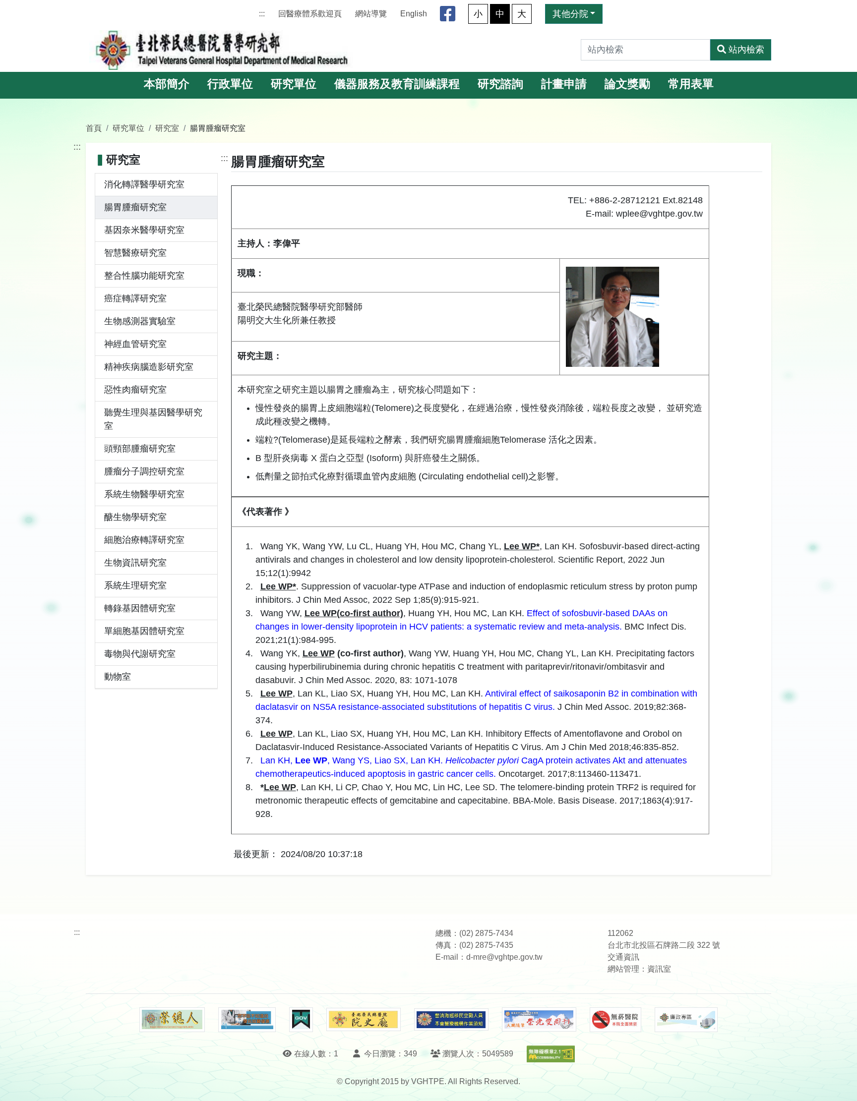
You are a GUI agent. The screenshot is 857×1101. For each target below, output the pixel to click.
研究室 (167, 127)
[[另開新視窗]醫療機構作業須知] (451, 1019)
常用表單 (691, 84)
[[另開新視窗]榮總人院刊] (172, 1019)
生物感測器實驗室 (140, 321)
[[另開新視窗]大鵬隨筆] (539, 1019)
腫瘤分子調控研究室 (144, 471)
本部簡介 (166, 84)
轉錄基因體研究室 (140, 608)
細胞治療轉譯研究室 (144, 540)
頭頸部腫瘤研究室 (140, 449)
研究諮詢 (500, 84)
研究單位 (293, 84)
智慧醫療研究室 (135, 253)
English (413, 13)
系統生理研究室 (135, 585)
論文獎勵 (627, 84)
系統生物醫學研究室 (144, 494)
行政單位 (230, 84)
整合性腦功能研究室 (144, 276)
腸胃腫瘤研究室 (135, 207)
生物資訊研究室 (135, 563)
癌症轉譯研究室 (135, 298)
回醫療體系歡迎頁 (310, 13)
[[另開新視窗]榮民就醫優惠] (247, 1019)
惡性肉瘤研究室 (135, 390)
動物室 (117, 677)
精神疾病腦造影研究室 (148, 367)
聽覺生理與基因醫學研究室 (153, 419)
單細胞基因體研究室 (144, 631)
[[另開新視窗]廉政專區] (686, 1019)
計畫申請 (564, 84)
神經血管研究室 (135, 344)
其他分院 (570, 14)
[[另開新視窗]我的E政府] (300, 1019)
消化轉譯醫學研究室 (144, 184)
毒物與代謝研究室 (140, 654)
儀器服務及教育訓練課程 (397, 84)
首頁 (94, 127)
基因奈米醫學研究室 (144, 230)
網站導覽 (371, 13)
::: (262, 13)
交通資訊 (623, 957)
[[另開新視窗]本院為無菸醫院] (615, 1019)
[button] (840, 1083)
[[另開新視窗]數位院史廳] (363, 1019)
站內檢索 (746, 50)
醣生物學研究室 (135, 517)
